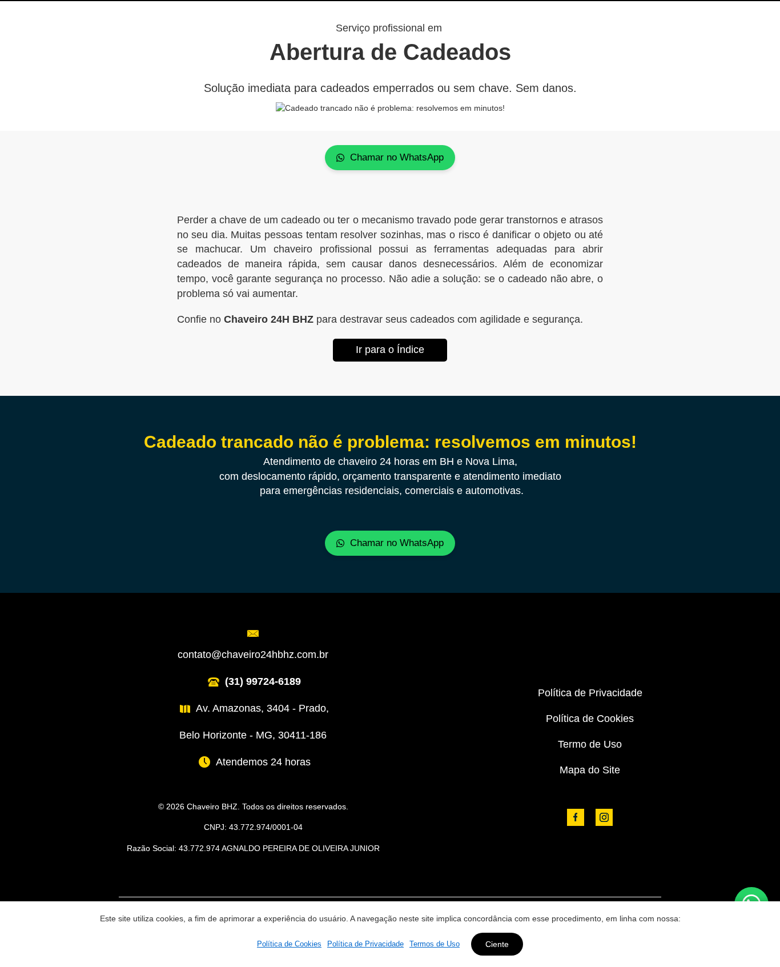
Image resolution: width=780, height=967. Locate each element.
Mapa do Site (590, 770)
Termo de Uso (590, 744)
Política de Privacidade (590, 693)
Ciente (497, 944)
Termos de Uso (434, 944)
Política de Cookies (590, 718)
